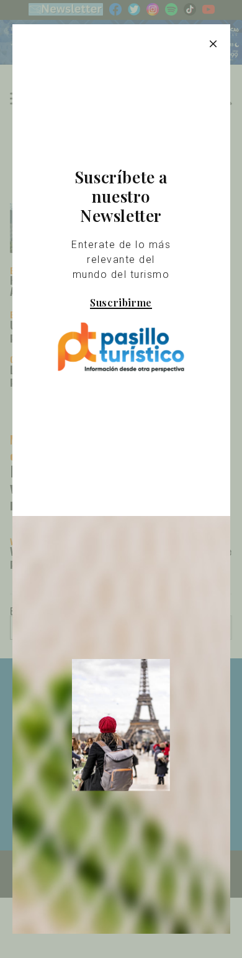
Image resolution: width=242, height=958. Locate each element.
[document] (121, 479)
